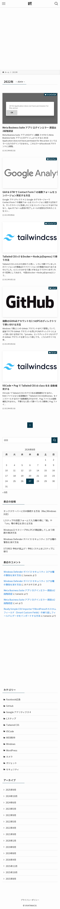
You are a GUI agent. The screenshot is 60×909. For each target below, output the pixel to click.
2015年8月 (11, 878)
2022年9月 (11, 815)
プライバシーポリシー (30, 899)
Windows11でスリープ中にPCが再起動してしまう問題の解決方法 (29, 531)
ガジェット (11, 763)
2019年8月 (11, 853)
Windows (10, 743)
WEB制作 (10, 737)
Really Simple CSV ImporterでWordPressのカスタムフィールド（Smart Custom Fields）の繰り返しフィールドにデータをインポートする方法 (30, 612)
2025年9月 (11, 789)
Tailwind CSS (12, 724)
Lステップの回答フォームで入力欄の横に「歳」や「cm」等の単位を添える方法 (28, 522)
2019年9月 (11, 846)
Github (9, 705)
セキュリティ (12, 769)
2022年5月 (11, 821)
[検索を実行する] (54, 440)
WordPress (11, 750)
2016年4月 (11, 859)
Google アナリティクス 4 (18, 712)
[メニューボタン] (3, 3)
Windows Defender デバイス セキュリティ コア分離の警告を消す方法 (30, 541)
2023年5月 (11, 808)
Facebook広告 (13, 699)
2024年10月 (11, 796)
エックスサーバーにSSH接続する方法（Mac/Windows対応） (30, 513)
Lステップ (11, 718)
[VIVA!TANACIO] (30, 3)
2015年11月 (11, 866)
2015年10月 (11, 872)
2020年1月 (11, 840)
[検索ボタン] (56, 3)
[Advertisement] (30, 38)
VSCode (10, 731)
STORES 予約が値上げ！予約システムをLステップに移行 (29, 550)
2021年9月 (11, 834)
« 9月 (4, 492)
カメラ (9, 756)
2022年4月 (11, 827)
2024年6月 (11, 802)
